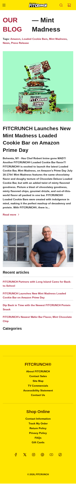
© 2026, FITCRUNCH (38, 474)
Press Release (20, 42)
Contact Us (38, 395)
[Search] (61, 5)
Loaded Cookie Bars (35, 38)
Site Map (38, 380)
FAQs (38, 437)
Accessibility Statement (38, 390)
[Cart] (69, 5)
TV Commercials (38, 385)
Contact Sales (38, 376)
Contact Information (38, 418)
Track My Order (38, 423)
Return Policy (38, 428)
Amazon (15, 38)
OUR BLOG (12, 24)
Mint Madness (58, 38)
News (6, 42)
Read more (9, 214)
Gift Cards (38, 442)
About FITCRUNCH (38, 371)
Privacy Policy (38, 433)
